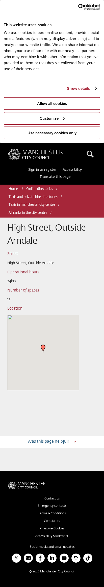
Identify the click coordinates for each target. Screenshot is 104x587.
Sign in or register (42, 170)
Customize (49, 118)
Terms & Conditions (52, 513)
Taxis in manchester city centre (32, 204)
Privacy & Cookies (52, 528)
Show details (78, 88)
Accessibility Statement (51, 536)
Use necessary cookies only (52, 133)
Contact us (52, 498)
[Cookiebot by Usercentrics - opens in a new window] (78, 7)
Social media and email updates (52, 547)
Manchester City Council (44, 151)
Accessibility (72, 170)
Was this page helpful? (48, 441)
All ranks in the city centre (28, 213)
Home (14, 189)
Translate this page (55, 177)
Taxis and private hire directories (33, 197)
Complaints (52, 521)
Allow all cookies (52, 103)
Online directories (39, 189)
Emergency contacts (52, 506)
